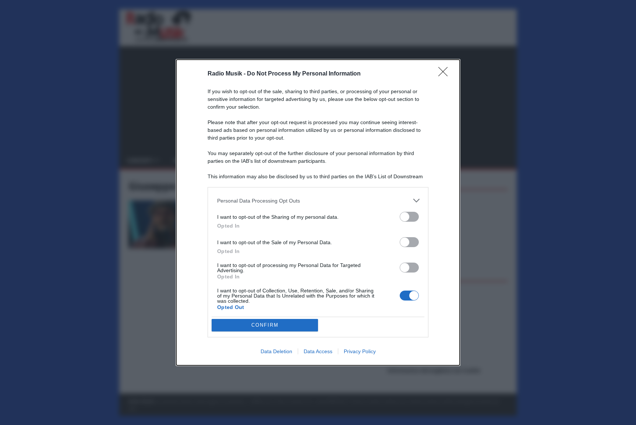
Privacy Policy (360, 351)
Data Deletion (276, 351)
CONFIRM (265, 325)
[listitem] (318, 200)
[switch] (409, 217)
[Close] (445, 74)
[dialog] (318, 212)
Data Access (318, 351)
